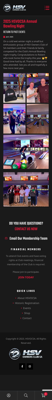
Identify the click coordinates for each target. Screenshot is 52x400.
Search (26, 395)
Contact (27, 318)
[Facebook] (22, 366)
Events (27, 308)
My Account (8, 395)
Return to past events (14, 32)
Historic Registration (27, 303)
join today (26, 277)
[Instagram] (30, 366)
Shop (27, 313)
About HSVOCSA (27, 298)
